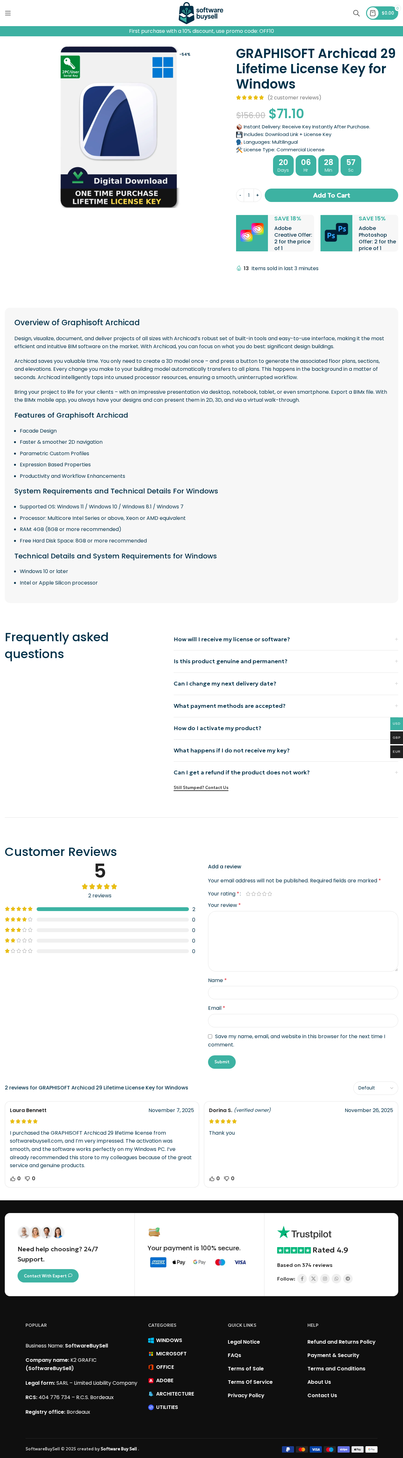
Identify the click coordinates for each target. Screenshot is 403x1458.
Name (217, 980)
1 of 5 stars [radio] (248, 893)
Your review (224, 905)
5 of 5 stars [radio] (270, 893)
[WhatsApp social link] (336, 1278)
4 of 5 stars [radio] (264, 893)
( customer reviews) (294, 97)
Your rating (223, 893)
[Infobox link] (275, 233)
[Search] (356, 13)
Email (216, 1008)
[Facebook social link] (302, 1278)
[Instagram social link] (325, 1278)
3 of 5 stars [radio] (259, 893)
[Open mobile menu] (8, 13)
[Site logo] (201, 12)
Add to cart (331, 195)
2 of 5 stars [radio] (253, 893)
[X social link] (313, 1278)
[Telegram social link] (348, 1278)
